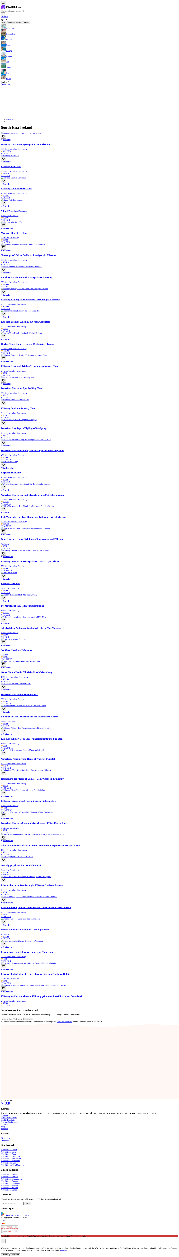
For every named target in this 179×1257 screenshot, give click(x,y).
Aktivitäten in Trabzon (9, 1188)
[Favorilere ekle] (3, 137)
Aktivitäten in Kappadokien (11, 1179)
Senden (27, 1203)
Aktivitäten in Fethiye (9, 1185)
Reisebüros (5, 1140)
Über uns (4, 1116)
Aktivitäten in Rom (8, 1154)
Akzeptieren (14, 1255)
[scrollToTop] (3, 1241)
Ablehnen (5, 1255)
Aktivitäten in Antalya (9, 1177)
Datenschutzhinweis (64, 1022)
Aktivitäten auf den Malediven (12, 1165)
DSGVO (4, 1124)
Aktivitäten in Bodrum (9, 1181)
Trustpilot (4, 1129)
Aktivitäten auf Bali (8, 1163)
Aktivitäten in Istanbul (9, 1174)
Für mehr (63, 1250)
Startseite (9, 119)
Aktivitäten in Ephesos (9, 1190)
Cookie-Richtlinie (8, 1120)
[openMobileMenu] (3, 3)
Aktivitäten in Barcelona (10, 1156)
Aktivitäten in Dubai (9, 1150)
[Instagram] (5, 1104)
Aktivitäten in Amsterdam (11, 1158)
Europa (26, 22)
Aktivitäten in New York (10, 1161)
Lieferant (4, 17)
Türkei (4, 22)
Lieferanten (5, 1138)
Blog (3, 1126)
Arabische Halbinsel (15, 22)
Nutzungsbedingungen (9, 1122)
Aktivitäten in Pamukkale (10, 1183)
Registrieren (5, 84)
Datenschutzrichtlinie (9, 1118)
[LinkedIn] (8, 1104)
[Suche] (3, 14)
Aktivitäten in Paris (8, 1152)
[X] (2, 1104)
